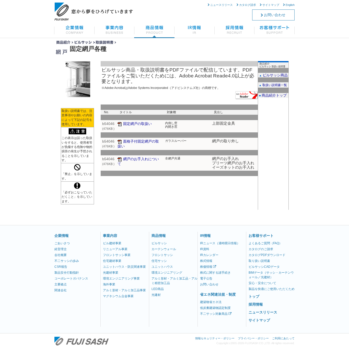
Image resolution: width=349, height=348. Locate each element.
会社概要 (60, 255)
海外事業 (109, 284)
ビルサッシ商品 (275, 75)
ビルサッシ (159, 243)
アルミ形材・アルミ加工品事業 (124, 290)
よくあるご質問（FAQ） (265, 243)
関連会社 (60, 290)
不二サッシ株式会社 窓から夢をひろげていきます (93, 11)
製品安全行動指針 (66, 272)
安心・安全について (262, 283)
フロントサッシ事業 (117, 255)
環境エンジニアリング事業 (121, 278)
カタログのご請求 (261, 249)
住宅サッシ (159, 261)
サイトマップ (270, 4)
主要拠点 (60, 284)
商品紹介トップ (274, 95)
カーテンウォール (164, 249)
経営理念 (60, 249)
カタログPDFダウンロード (267, 255)
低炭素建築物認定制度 (215, 308)
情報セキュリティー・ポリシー (215, 338)
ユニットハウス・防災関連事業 (124, 267)
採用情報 (256, 304)
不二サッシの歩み (66, 261)
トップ (254, 296)
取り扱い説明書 (259, 261)
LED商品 (158, 289)
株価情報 (206, 267)
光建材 (156, 295)
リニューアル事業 (115, 249)
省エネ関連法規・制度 (218, 294)
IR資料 (204, 249)
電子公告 (206, 278)
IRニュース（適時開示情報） (220, 243)
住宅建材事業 (112, 261)
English (290, 4)
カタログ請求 (247, 4)
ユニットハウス (162, 267)
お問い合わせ (274, 15)
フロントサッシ (162, 255)
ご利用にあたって (283, 338)
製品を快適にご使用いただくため (272, 289)
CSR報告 (60, 267)
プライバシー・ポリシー (253, 338)
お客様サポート (261, 236)
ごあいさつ (62, 243)
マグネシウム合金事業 (118, 296)
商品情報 (159, 236)
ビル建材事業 (112, 243)
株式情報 (206, 261)
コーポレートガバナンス (71, 278)
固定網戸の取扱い (137, 124)
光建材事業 (110, 272)
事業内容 (110, 236)
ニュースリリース (221, 4)
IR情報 (205, 236)
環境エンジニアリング (167, 272)
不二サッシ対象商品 (214, 314)
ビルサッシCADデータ (264, 267)
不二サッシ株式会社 (81, 341)
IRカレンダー (209, 255)
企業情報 (61, 236)
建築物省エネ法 (211, 302)
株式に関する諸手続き (215, 272)
